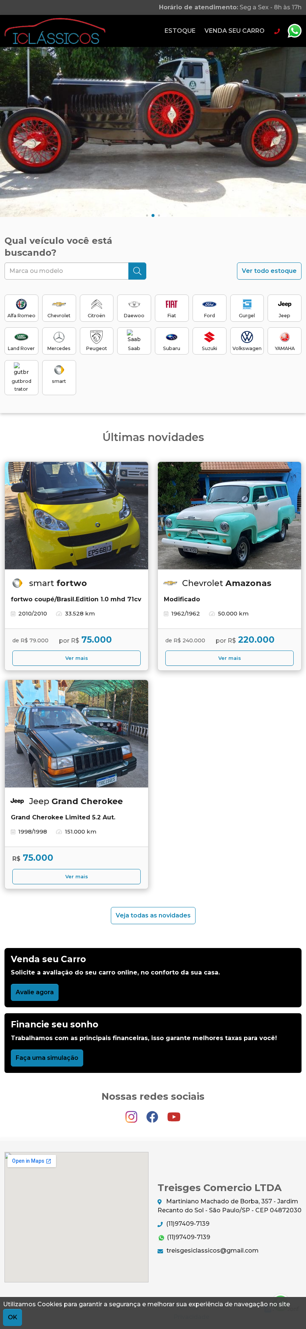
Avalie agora (35, 992)
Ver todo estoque (269, 270)
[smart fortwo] (76, 516)
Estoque (180, 30)
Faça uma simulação (47, 1057)
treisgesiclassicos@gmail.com (212, 1250)
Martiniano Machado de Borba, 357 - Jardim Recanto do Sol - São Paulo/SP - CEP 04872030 (229, 1206)
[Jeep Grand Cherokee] (76, 734)
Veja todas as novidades (153, 915)
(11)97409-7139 (187, 1223)
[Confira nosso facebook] (153, 1113)
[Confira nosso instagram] (132, 1113)
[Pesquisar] (137, 271)
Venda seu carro (234, 30)
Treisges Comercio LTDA (55, 31)
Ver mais (76, 658)
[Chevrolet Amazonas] (229, 516)
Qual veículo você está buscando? (58, 246)
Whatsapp (294, 30)
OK (12, 1317)
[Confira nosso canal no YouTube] (173, 1113)
